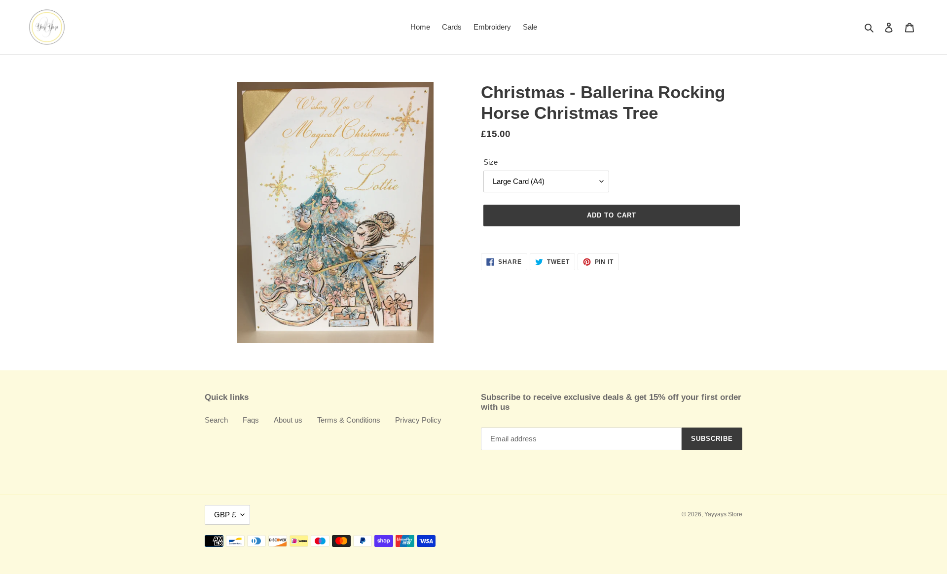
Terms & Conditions (348, 420)
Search (216, 420)
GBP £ (225, 514)
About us (288, 420)
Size (490, 162)
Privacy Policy (418, 420)
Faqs (251, 420)
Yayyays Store (723, 514)
